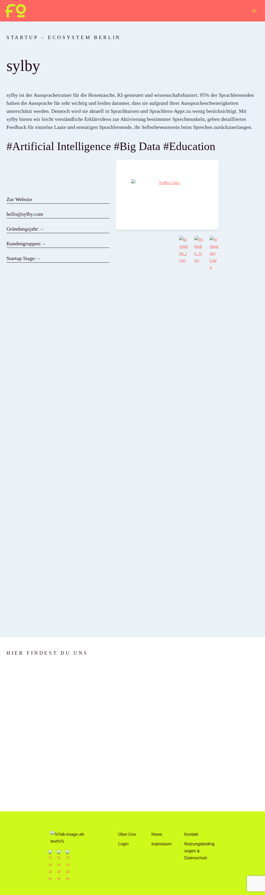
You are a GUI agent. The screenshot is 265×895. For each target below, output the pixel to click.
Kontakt (191, 834)
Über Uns (127, 834)
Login (123, 843)
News (156, 834)
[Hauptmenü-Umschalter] (254, 11)
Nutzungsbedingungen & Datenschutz (199, 850)
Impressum (161, 843)
